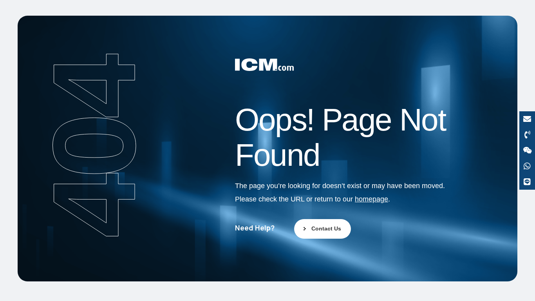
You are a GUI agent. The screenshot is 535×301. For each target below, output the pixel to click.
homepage (371, 199)
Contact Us (326, 228)
